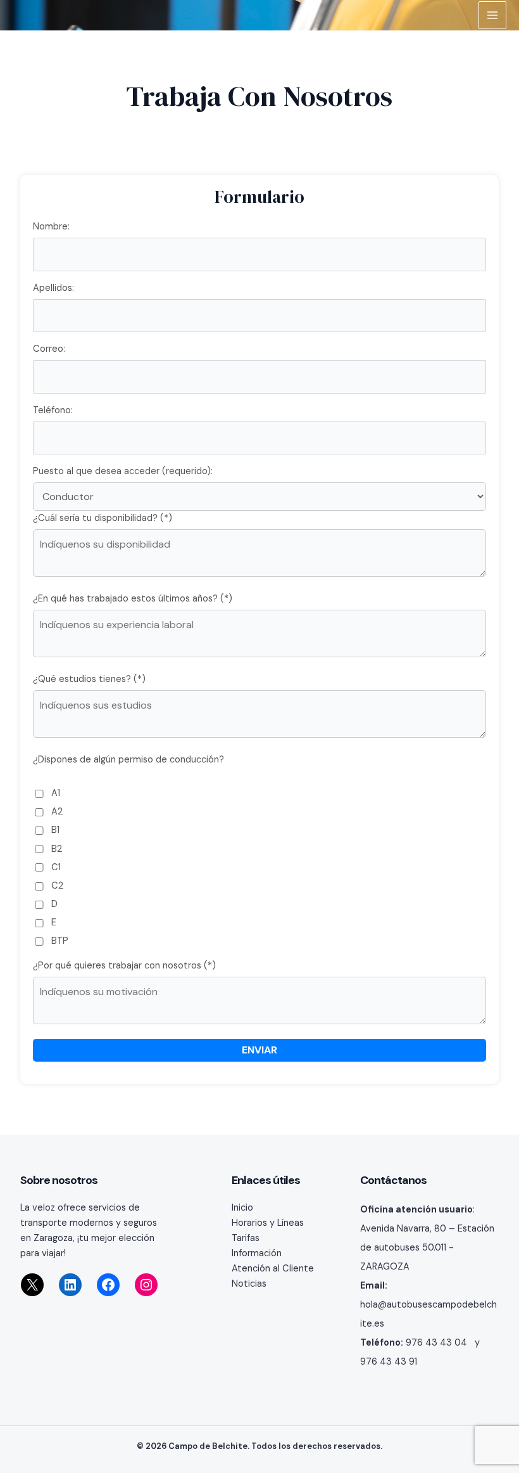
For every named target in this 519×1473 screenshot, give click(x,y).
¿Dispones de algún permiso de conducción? (128, 760)
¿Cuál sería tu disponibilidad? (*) (102, 518)
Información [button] (257, 1253)
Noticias (249, 1284)
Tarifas (246, 1238)
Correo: (49, 349)
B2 (55, 849)
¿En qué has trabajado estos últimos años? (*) (132, 599)
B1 (54, 830)
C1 (55, 867)
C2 (56, 886)
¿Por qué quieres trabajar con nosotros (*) (124, 966)
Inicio (242, 1208)
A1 (54, 793)
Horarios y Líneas (268, 1223)
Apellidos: (53, 288)
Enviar (259, 1050)
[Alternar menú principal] (492, 15)
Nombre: (51, 227)
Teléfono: (53, 410)
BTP (58, 941)
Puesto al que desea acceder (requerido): (123, 471)
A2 (56, 812)
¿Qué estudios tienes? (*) (89, 679)
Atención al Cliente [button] (273, 1269)
